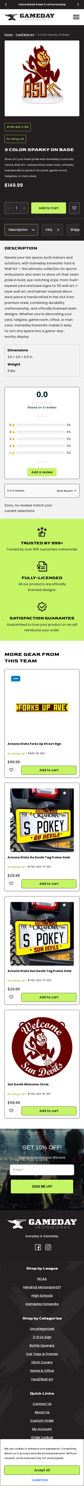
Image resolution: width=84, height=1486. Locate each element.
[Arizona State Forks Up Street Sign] (42, 706)
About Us (42, 1412)
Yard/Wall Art (25, 35)
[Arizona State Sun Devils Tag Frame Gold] (42, 934)
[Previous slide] (8, 4)
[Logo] (29, 17)
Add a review (42, 472)
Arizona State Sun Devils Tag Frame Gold (39, 971)
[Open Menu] (76, 17)
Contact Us (42, 1403)
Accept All (42, 1470)
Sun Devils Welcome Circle (28, 1084)
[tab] (21, 230)
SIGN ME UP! (42, 1186)
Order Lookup (42, 1437)
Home (8, 35)
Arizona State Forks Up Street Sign (34, 744)
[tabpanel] (41, 311)
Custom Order (42, 1420)
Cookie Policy (40, 1479)
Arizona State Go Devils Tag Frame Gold (39, 857)
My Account (42, 1429)
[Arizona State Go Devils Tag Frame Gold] (42, 820)
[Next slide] (76, 4)
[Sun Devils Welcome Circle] (42, 1047)
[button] (73, 46)
